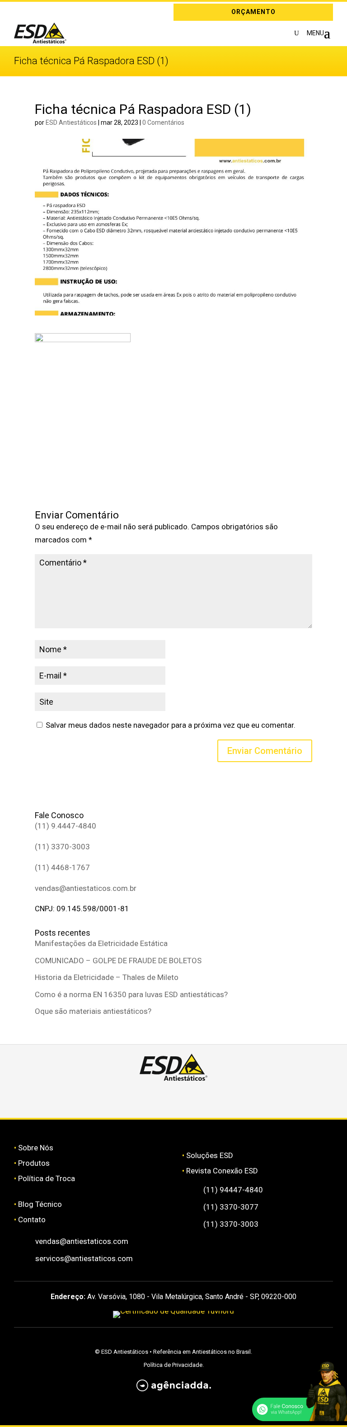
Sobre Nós (35, 1147)
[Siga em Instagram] (21, 12)
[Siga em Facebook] (147, 1097)
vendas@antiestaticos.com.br (85, 888)
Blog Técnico (40, 1204)
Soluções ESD (209, 1155)
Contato (32, 1219)
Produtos (34, 1163)
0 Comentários (163, 122)
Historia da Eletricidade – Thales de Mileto (106, 977)
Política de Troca (46, 1178)
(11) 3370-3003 (62, 846)
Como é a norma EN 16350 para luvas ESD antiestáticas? (131, 994)
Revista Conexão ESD (222, 1170)
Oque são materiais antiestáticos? (93, 1011)
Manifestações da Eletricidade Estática (101, 943)
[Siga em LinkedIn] (34, 12)
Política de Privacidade (173, 1364)
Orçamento (253, 11)
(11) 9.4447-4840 (65, 825)
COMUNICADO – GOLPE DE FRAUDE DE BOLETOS (118, 960)
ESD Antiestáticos (71, 122)
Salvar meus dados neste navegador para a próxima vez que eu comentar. (170, 725)
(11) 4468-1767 (62, 867)
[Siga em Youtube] (254, 1097)
